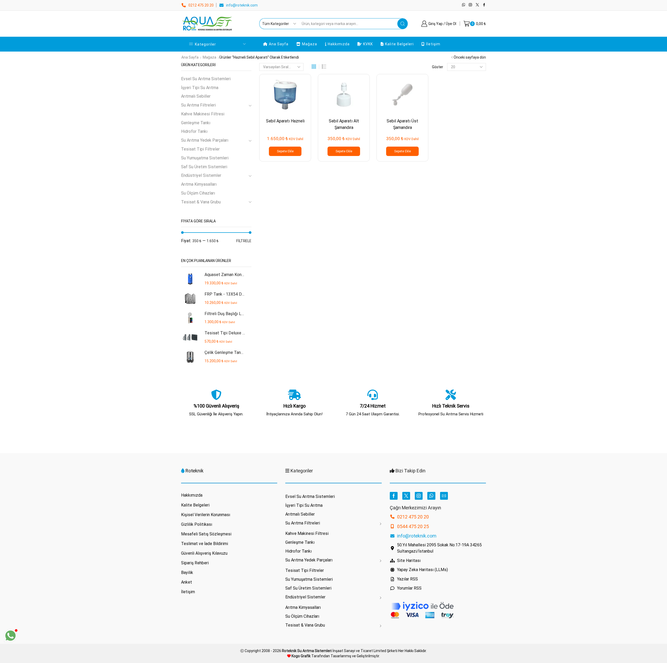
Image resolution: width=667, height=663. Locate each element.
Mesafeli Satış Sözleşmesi (206, 533)
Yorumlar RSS (409, 588)
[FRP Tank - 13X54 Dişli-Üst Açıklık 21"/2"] (190, 298)
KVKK (368, 44)
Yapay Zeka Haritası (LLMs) (422, 569)
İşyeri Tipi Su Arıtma (199, 87)
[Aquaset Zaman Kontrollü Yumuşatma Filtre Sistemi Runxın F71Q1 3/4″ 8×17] (190, 279)
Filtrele (243, 241)
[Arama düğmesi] (402, 23)
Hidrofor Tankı (194, 131)
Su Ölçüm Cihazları (198, 193)
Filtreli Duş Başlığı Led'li (225, 313)
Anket (186, 582)
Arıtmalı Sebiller (196, 96)
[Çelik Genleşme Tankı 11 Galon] (190, 357)
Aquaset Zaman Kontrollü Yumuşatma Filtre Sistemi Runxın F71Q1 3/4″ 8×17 (225, 274)
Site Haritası (409, 560)
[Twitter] (477, 5)
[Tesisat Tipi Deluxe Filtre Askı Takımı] (190, 337)
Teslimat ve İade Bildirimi (204, 543)
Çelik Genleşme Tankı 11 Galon (225, 352)
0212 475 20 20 (201, 5)
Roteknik (194, 470)
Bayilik (187, 572)
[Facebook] (484, 5)
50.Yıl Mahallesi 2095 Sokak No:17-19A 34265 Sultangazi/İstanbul (439, 548)
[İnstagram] (470, 5)
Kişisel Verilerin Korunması (205, 514)
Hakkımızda (339, 44)
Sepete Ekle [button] (285, 151)
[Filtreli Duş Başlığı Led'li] (190, 318)
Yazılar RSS (407, 579)
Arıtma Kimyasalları (199, 184)
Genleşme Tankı (195, 122)
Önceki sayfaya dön (470, 57)
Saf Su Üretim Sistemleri (204, 166)
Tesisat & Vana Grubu (201, 201)
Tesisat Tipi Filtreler (200, 149)
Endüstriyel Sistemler (201, 175)
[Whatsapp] (463, 5)
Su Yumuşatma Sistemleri (204, 157)
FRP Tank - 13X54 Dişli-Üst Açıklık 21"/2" (225, 294)
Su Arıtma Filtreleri (198, 105)
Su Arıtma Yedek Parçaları (204, 140)
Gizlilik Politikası (196, 524)
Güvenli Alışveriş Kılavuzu (204, 553)
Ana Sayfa (278, 44)
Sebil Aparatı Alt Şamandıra (344, 124)
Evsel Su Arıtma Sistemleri (206, 78)
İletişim (433, 44)
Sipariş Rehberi (195, 562)
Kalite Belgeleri (399, 44)
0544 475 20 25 (413, 526)
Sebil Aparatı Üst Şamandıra (402, 124)
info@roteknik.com (242, 5)
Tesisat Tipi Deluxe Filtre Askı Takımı (225, 332)
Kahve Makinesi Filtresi (202, 113)
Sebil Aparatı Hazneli (285, 120)
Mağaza (309, 44)
